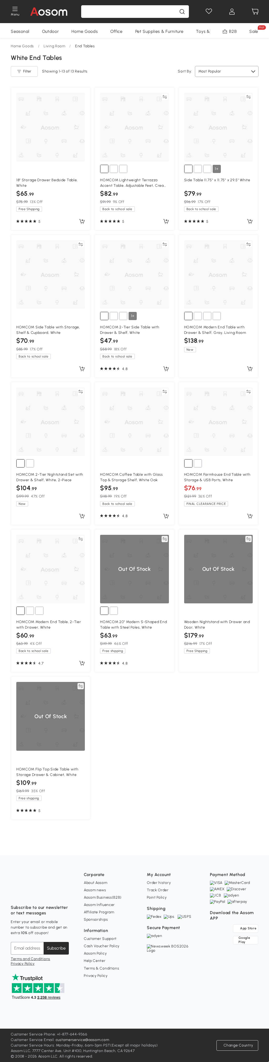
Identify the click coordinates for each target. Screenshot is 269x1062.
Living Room (54, 46)
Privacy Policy (23, 963)
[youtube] (38, 894)
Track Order (158, 890)
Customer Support (100, 938)
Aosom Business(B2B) (103, 897)
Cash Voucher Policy (102, 946)
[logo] (48, 11)
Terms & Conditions (101, 968)
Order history (159, 882)
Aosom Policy (95, 953)
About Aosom (95, 882)
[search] (182, 11)
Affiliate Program (99, 912)
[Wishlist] (209, 11)
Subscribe (56, 948)
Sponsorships (96, 919)
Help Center (95, 961)
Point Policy (157, 897)
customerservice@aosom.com (82, 1040)
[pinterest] (49, 894)
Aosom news (95, 890)
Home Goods (84, 31)
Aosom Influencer (99, 905)
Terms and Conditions (30, 959)
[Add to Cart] (82, 222)
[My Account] (232, 11)
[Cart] (255, 11)
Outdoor (50, 31)
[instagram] (26, 894)
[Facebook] (15, 894)
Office (116, 31)
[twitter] (61, 894)
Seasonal (20, 31)
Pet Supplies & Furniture (159, 31)
